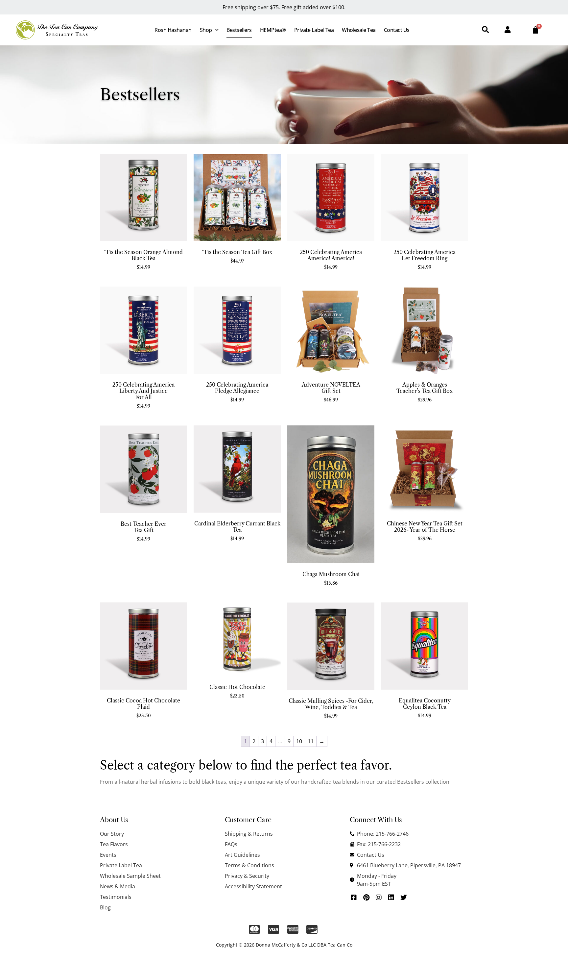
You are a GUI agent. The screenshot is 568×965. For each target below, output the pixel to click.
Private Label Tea (314, 30)
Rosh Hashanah (173, 30)
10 (299, 741)
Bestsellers (239, 30)
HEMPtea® (273, 30)
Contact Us (397, 30)
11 (311, 741)
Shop (206, 30)
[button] (485, 30)
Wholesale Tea (359, 30)
